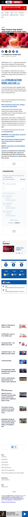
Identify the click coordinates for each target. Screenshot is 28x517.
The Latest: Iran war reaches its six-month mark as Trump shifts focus (7, 409)
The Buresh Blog (6, 361)
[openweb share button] (17, 51)
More (2, 17)
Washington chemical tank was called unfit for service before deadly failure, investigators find (8, 422)
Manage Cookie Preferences (8, 502)
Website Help (4, 486)
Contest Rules (4, 462)
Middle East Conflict (14, 15)
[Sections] (2, 2)
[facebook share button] (2, 51)
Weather (7, 12)
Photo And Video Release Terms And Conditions (12, 473)
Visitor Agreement (5, 497)
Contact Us (4, 456)
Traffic (11, 12)
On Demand (21, 12)
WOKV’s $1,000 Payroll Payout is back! (8, 326)
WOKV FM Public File (6, 467)
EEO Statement (5, 465)
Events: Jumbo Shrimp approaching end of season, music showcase (8, 380)
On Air (16, 12)
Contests (22, 15)
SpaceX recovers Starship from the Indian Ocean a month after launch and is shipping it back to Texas (8, 396)
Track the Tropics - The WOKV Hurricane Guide (8, 353)
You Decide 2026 (5, 15)
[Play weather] (13, 265)
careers (9, 499)
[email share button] (10, 51)
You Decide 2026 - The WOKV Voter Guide (8, 344)
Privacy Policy (16, 497)
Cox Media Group (9, 495)
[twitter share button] (6, 51)
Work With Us (4, 459)
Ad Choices (21, 498)
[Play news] (6, 265)
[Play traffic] (21, 265)
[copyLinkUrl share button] (13, 51)
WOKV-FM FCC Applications (7, 470)
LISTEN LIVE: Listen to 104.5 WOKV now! (12, 8)
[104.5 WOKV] (14, 2)
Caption (24, 46)
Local (3, 27)
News (2, 12)
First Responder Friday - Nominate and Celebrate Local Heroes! (8, 371)
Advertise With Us (5, 480)
